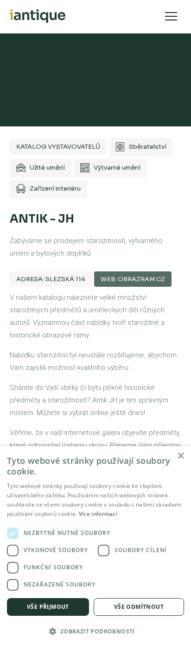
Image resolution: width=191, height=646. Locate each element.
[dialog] (95, 546)
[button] (95, 630)
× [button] (180, 456)
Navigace (171, 16)
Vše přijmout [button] (48, 607)
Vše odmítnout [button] (139, 607)
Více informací (98, 514)
